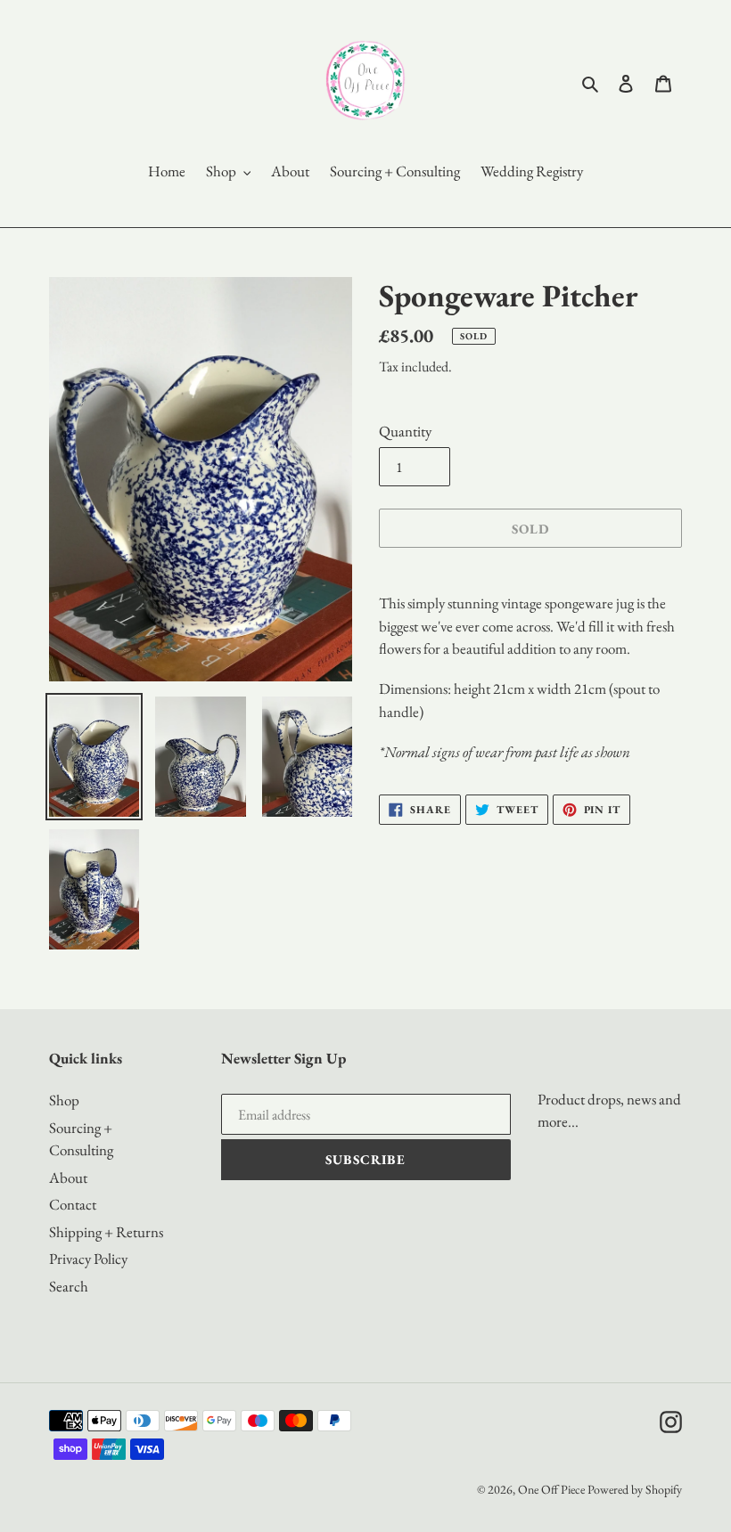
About (68, 1177)
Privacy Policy (88, 1258)
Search (68, 1286)
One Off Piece (551, 1489)
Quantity (405, 431)
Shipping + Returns (106, 1232)
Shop (64, 1100)
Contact (72, 1204)
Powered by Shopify (634, 1489)
